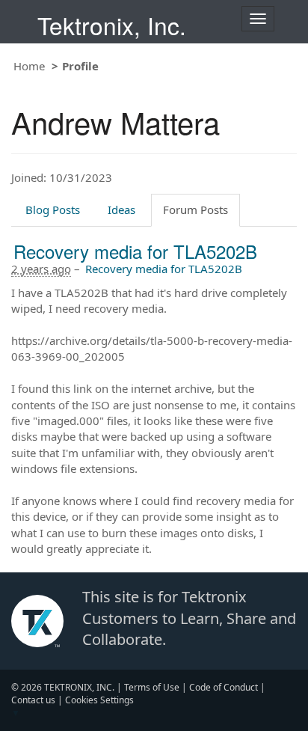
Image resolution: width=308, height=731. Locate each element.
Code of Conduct (223, 687)
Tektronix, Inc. (111, 25)
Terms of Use (151, 687)
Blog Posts (52, 209)
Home (29, 65)
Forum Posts (195, 209)
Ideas (121, 209)
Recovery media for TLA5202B (135, 251)
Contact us (33, 700)
